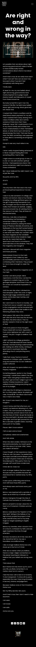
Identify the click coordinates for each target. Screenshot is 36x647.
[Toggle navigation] (32, 3)
